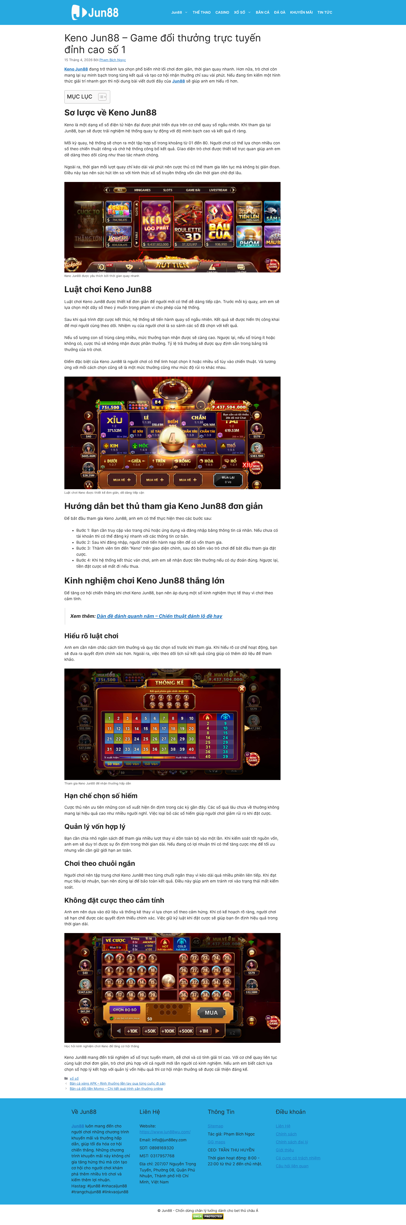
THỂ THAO (202, 12)
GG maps (216, 1142)
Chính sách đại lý (292, 1142)
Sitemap (215, 1126)
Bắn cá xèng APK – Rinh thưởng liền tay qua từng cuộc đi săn (117, 1083)
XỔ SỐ (239, 12)
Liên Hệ (283, 1126)
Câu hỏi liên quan (292, 1166)
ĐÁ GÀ (279, 12)
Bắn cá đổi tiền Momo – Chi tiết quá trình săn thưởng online (116, 1089)
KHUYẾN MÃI (301, 12)
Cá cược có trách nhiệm (298, 1158)
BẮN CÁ (262, 12)
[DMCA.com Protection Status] (208, 1218)
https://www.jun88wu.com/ (165, 1132)
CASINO (222, 12)
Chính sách (286, 1134)
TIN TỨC (324, 12)
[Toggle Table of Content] (100, 97)
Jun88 (176, 12)
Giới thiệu (285, 1150)
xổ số (74, 1078)
